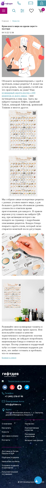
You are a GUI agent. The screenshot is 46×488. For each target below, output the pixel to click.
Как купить (6, 428)
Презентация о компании (19, 381)
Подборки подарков (10, 457)
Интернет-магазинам (34, 440)
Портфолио (29, 424)
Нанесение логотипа (11, 461)
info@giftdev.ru (13, 404)
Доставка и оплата (10, 436)
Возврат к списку (9, 358)
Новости (5, 432)
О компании (7, 424)
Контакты (6, 440)
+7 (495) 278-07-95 (14, 396)
